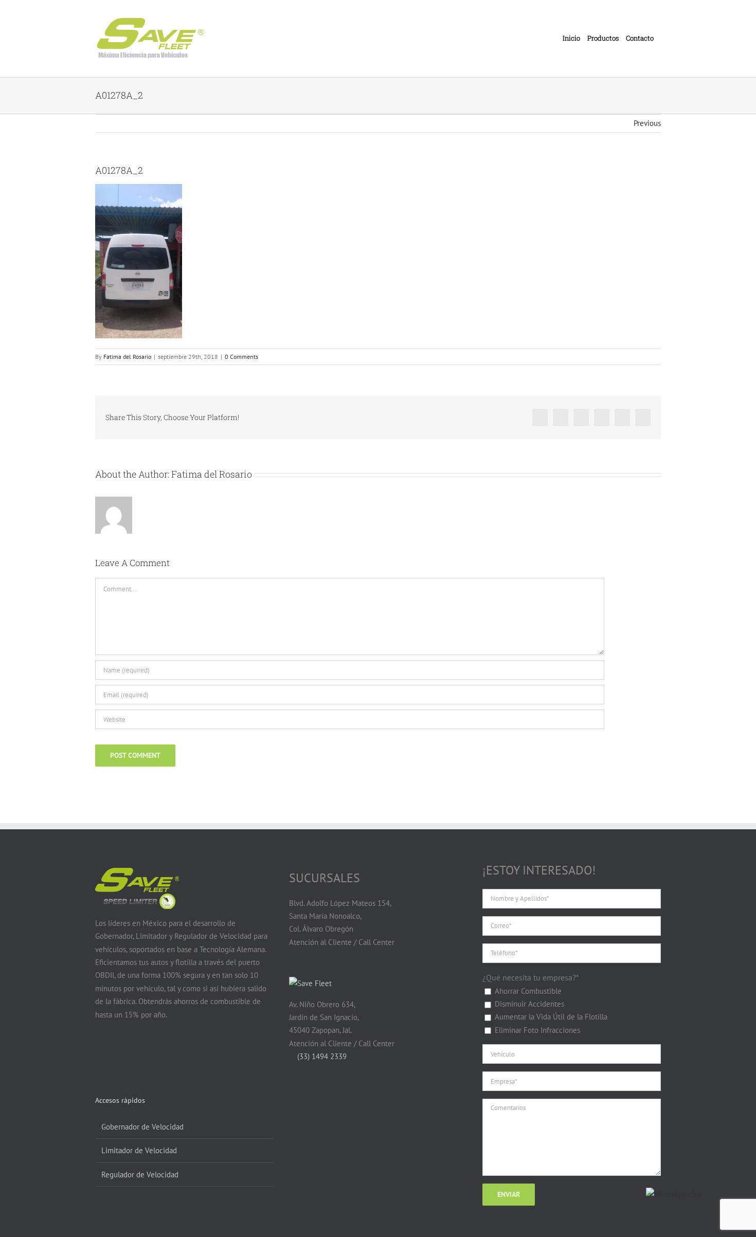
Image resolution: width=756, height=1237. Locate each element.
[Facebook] (101, 1054)
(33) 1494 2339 (321, 1056)
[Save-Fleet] (310, 983)
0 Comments (241, 356)
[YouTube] (121, 1054)
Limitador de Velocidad (139, 1150)
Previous (647, 123)
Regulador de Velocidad (139, 1174)
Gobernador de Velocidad (142, 1127)
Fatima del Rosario (127, 356)
